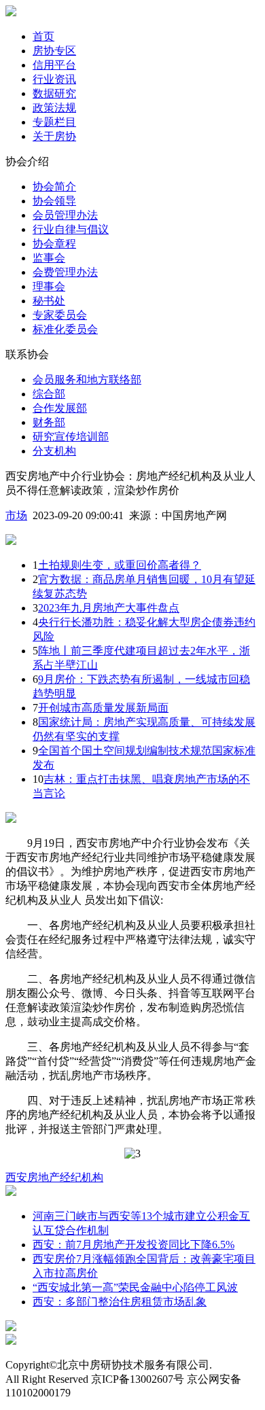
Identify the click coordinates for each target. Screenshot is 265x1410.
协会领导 (54, 201)
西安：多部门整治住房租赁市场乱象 (120, 1301)
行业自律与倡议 (71, 229)
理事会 (49, 286)
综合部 (49, 394)
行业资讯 (54, 79)
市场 (16, 515)
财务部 (49, 422)
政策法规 (54, 107)
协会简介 (54, 186)
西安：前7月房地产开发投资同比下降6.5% (133, 1244)
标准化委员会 (65, 329)
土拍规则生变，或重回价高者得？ (119, 565)
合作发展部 (60, 408)
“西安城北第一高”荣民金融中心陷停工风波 (135, 1287)
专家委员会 (60, 315)
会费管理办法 (65, 272)
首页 (43, 36)
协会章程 (54, 243)
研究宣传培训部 (71, 436)
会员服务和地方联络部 (87, 379)
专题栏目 (54, 122)
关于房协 (54, 136)
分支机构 (54, 451)
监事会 (49, 258)
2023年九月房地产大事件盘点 (108, 608)
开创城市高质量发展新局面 (103, 707)
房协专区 (54, 50)
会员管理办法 (65, 215)
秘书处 (49, 300)
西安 (16, 1177)
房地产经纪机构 (65, 1177)
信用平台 (54, 65)
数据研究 (54, 93)
